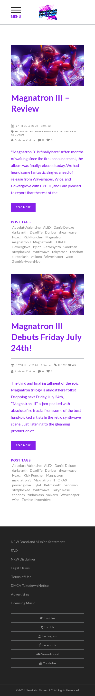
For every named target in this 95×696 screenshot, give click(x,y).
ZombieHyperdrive (26, 261)
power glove (21, 485)
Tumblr (48, 627)
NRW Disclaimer (23, 559)
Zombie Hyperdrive (36, 499)
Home (19, 131)
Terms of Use (21, 577)
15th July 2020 (27, 365)
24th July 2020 (27, 125)
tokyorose (59, 252)
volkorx (36, 256)
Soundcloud (49, 654)
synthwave (41, 252)
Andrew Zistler (25, 139)
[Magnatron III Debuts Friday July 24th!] (47, 294)
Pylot (37, 247)
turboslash (20, 256)
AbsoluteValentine (26, 227)
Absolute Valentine (27, 465)
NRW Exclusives (56, 131)
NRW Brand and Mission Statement (38, 542)
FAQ (14, 550)
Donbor (51, 232)
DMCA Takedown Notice (30, 585)
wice (69, 256)
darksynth (20, 232)
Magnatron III (44, 480)
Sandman (70, 247)
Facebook (48, 645)
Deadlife (36, 232)
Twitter (49, 618)
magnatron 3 (21, 480)
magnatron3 (21, 242)
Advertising (20, 594)
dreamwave (67, 232)
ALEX (47, 227)
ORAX (61, 242)
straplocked (21, 252)
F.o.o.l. (16, 237)
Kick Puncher (34, 475)
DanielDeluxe (64, 227)
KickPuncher (33, 237)
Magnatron (54, 237)
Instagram (49, 636)
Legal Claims (20, 568)
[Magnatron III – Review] (47, 65)
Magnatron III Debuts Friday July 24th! (46, 337)
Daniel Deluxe (65, 465)
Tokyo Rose (61, 490)
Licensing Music (23, 603)
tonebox (76, 252)
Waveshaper (53, 256)
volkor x (52, 495)
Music (29, 131)
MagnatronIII (43, 242)
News (39, 131)
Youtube (49, 663)
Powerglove (21, 247)
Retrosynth (52, 247)
